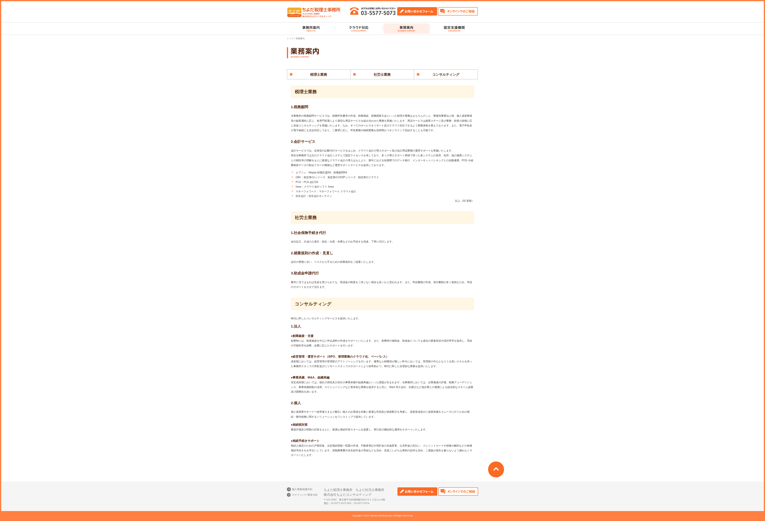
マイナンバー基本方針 (305, 494)
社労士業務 (382, 74)
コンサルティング (445, 74)
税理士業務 (318, 74)
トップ (290, 38)
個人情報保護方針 (302, 489)
